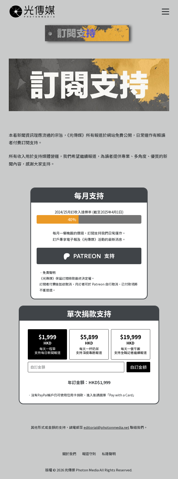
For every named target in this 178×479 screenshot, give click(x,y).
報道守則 (89, 453)
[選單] (165, 11)
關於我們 (69, 453)
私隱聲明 (109, 453)
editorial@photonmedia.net (106, 427)
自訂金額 (138, 367)
